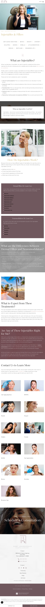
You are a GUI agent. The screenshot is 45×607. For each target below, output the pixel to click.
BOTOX (6, 226)
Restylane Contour (9, 195)
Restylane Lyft (8, 201)
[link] (22, 559)
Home (2, 31)
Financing (23, 570)
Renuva (6, 193)
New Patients (23, 573)
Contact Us (22, 525)
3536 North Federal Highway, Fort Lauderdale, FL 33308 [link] (22, 555)
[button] (2, 602)
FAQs (23, 575)
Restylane (6, 228)
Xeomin (6, 232)
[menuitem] (19, 568)
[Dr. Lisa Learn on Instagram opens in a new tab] (19, 568)
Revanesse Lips (8, 210)
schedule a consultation (37, 311)
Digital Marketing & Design (23, 593)
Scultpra (6, 208)
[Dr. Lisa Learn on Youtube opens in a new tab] (24, 568)
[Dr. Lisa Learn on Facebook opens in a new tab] (21, 568)
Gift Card (23, 578)
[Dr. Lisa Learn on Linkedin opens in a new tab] (26, 568)
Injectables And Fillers (10, 31)
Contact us (21, 371)
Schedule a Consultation (22, 519)
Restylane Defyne (8, 197)
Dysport (6, 230)
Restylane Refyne (8, 204)
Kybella (6, 234)
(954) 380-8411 (31, 601)
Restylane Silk (7, 206)
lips (14, 169)
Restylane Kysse (8, 199)
